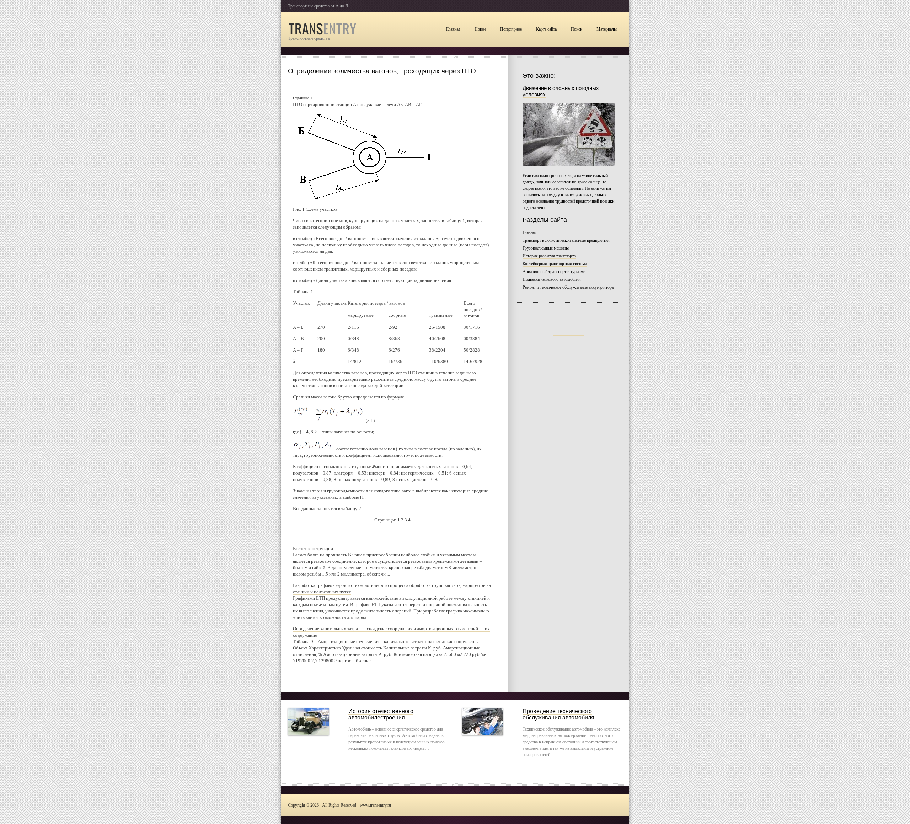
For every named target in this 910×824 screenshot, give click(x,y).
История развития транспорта (549, 255)
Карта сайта (546, 29)
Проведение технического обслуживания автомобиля (558, 714)
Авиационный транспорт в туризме (554, 271)
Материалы (606, 29)
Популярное (511, 29)
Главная (453, 29)
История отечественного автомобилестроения (380, 714)
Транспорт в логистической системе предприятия (566, 240)
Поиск (576, 29)
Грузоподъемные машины (546, 248)
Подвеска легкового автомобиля (552, 279)
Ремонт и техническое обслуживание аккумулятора (568, 287)
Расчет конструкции (313, 548)
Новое (480, 29)
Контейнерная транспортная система (555, 263)
